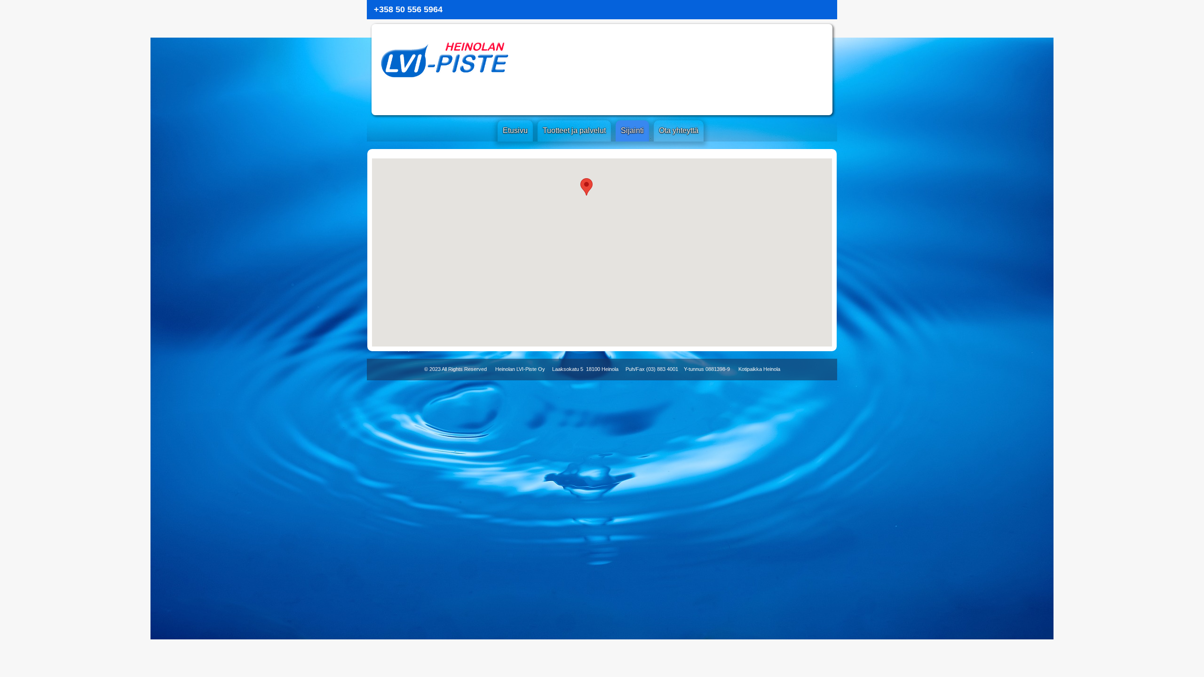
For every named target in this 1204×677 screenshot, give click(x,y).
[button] (586, 187)
